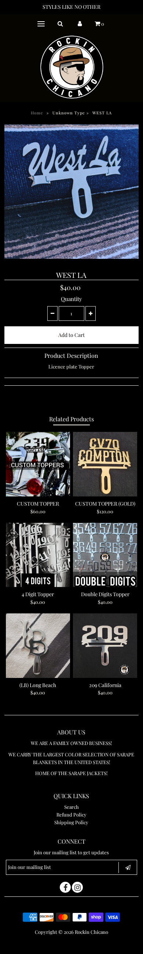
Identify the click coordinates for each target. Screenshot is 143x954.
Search (71, 807)
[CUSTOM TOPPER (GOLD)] (105, 464)
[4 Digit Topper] (38, 555)
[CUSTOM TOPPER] (38, 464)
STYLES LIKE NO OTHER (71, 6)
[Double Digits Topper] (105, 555)
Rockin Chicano (91, 932)
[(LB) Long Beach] (38, 645)
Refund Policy (71, 814)
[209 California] (105, 645)
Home (37, 112)
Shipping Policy (71, 822)
